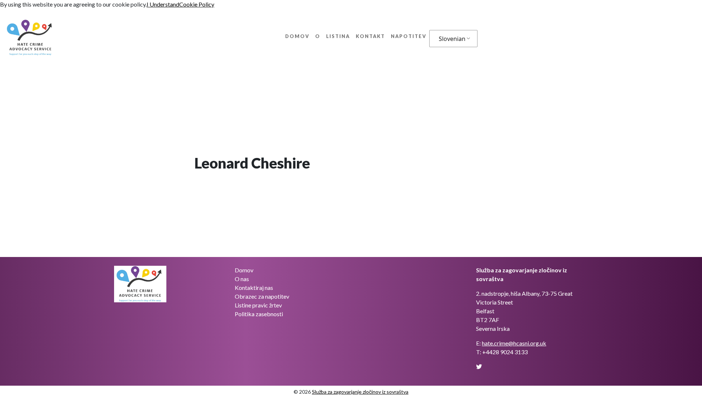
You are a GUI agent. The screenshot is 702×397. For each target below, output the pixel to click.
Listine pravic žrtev (258, 305)
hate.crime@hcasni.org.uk (514, 343)
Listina (338, 36)
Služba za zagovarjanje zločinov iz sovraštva (360, 392)
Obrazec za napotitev (262, 296)
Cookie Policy (196, 4)
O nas (242, 278)
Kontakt (370, 36)
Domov (297, 36)
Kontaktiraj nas (254, 287)
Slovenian (452, 39)
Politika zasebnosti (259, 313)
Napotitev (408, 36)
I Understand (163, 4)
